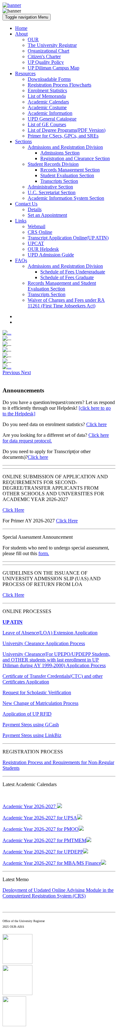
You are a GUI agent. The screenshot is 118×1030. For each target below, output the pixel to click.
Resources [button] (25, 73)
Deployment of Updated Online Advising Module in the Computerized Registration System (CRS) (58, 892)
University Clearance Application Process (44, 643)
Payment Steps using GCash (31, 724)
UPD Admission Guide (51, 254)
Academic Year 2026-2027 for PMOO (41, 829)
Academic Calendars (48, 101)
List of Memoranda (47, 96)
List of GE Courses (47, 124)
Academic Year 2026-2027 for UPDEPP (43, 851)
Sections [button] (23, 141)
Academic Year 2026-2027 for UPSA (40, 817)
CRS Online (40, 232)
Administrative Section (50, 186)
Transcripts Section (59, 181)
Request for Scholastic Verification (37, 692)
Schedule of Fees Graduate (67, 277)
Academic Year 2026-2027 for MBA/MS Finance (52, 863)
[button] (12, 372)
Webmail (36, 226)
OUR (33, 39)
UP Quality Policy (46, 62)
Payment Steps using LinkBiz (32, 735)
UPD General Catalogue (52, 118)
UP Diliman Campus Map (53, 67)
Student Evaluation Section (67, 175)
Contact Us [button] (26, 203)
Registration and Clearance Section (75, 158)
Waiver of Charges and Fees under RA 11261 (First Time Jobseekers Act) (66, 302)
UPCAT (36, 243)
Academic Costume (47, 107)
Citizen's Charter (44, 56)
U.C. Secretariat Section (52, 192)
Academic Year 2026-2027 (30, 806)
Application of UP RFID (27, 714)
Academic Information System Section (66, 198)
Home (21, 28)
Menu (26, 17)
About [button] (21, 34)
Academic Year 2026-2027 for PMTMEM (44, 840)
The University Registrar (52, 45)
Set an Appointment (47, 215)
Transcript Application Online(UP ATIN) (68, 237)
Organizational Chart (48, 50)
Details (35, 209)
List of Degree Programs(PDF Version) (66, 130)
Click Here (13, 510)
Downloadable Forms (49, 79)
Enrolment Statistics (47, 90)
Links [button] (20, 220)
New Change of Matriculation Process (40, 703)
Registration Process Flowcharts (59, 84)
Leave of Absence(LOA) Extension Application (50, 632)
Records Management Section (70, 169)
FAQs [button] (21, 260)
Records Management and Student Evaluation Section (62, 285)
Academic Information (50, 113)
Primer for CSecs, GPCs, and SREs (63, 135)
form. (43, 553)
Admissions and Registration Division (65, 147)
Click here (96, 424)
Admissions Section (60, 152)
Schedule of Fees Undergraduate (72, 271)
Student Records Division (53, 164)
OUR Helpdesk (43, 249)
